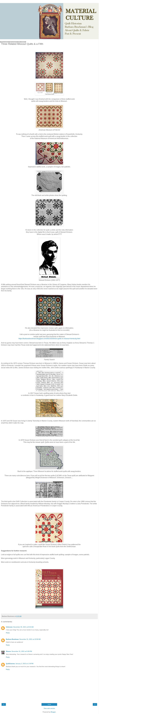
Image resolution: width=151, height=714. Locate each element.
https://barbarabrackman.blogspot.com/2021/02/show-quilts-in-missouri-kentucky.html (49, 338)
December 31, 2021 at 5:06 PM (22, 651)
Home (49, 704)
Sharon (8, 651)
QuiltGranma (10, 663)
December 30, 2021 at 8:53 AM (23, 627)
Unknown (9, 627)
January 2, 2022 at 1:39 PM (24, 663)
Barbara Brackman (12, 639)
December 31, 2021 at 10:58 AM (30, 639)
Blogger (53, 712)
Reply (8, 633)
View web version (49, 708)
